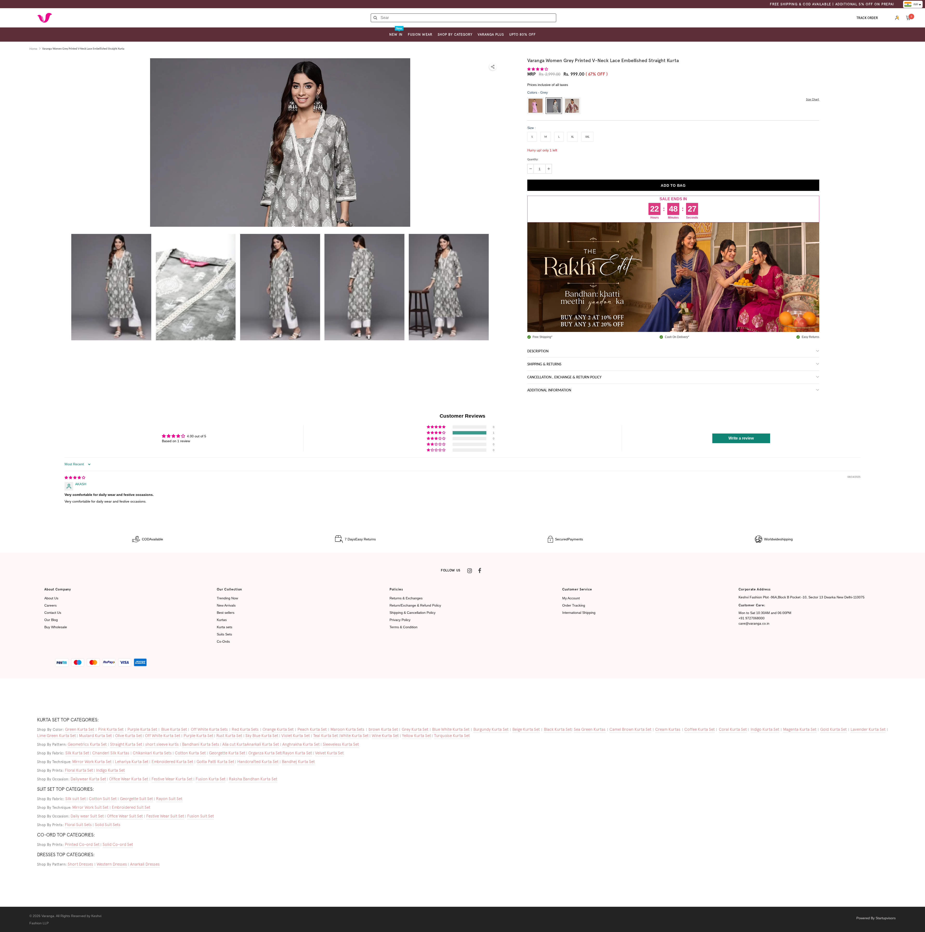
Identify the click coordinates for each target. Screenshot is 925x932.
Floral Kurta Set (79, 770)
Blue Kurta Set (174, 729)
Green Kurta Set (79, 729)
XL (572, 137)
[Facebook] (479, 570)
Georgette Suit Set (136, 798)
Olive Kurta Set (128, 735)
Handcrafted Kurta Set (257, 761)
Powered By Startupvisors (876, 918)
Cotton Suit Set (103, 798)
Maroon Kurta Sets (347, 729)
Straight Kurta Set (126, 744)
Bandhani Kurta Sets (200, 744)
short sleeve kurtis (162, 744)
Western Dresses (112, 864)
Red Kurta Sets (245, 729)
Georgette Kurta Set (227, 753)
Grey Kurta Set (415, 729)
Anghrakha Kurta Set (301, 744)
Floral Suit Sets (78, 824)
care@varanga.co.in (754, 623)
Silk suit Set (75, 798)
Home (33, 49)
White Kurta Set (354, 735)
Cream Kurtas (668, 729)
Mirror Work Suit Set (90, 807)
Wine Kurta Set (385, 735)
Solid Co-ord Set (118, 844)
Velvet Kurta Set (329, 753)
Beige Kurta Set (526, 729)
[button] (537, 69)
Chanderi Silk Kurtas (110, 753)
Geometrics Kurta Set (87, 744)
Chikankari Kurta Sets (152, 753)
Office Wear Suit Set (125, 816)
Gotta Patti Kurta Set (215, 761)
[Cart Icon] (908, 17)
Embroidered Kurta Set (172, 761)
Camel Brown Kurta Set (630, 729)
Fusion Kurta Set (210, 779)
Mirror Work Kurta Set (92, 761)
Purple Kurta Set (142, 729)
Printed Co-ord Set (82, 844)
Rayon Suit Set (169, 798)
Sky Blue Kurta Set (261, 735)
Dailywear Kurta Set (88, 779)
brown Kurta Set (383, 729)
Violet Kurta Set (295, 735)
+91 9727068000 (752, 618)
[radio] (535, 105)
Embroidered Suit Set (131, 807)
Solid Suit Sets (107, 824)
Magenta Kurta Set (799, 729)
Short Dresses (80, 864)
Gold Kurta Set (833, 729)
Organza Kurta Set (264, 753)
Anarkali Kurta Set (263, 744)
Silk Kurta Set (77, 753)
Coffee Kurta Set (699, 729)
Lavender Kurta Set (868, 729)
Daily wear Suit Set (87, 816)
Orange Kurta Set (278, 729)
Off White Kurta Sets (209, 729)
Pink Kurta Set (111, 729)
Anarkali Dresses (145, 864)
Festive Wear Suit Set (165, 816)
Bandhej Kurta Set (298, 761)
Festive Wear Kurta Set (172, 779)
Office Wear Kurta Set (128, 779)
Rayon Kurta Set (297, 753)
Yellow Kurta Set (416, 735)
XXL (587, 137)
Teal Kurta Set (325, 735)
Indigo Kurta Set (765, 729)
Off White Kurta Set (162, 735)
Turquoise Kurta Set (452, 735)
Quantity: (532, 159)
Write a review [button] (741, 438)
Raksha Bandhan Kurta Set (253, 779)
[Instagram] (469, 570)
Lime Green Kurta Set (56, 735)
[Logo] (44, 18)
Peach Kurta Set (312, 729)
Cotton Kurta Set (190, 753)
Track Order (867, 18)
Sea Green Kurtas (590, 729)
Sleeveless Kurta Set (341, 744)
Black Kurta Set (557, 729)
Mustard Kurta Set (95, 735)
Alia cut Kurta (234, 744)
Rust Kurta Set (229, 735)
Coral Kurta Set (733, 729)
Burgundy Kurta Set (491, 729)
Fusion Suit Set (200, 816)
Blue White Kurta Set (450, 729)
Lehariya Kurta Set (131, 761)
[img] (75, 477)
